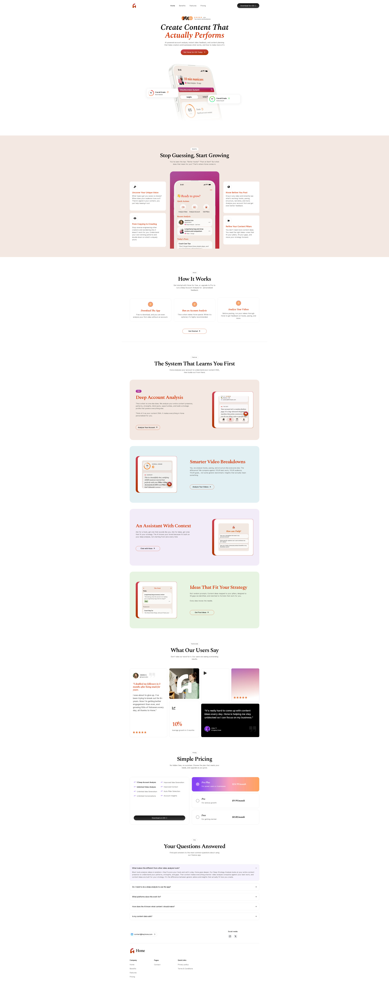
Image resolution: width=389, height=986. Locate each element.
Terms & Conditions (185, 969)
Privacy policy (183, 965)
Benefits (133, 969)
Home (132, 965)
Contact (157, 965)
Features (133, 973)
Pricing (132, 977)
